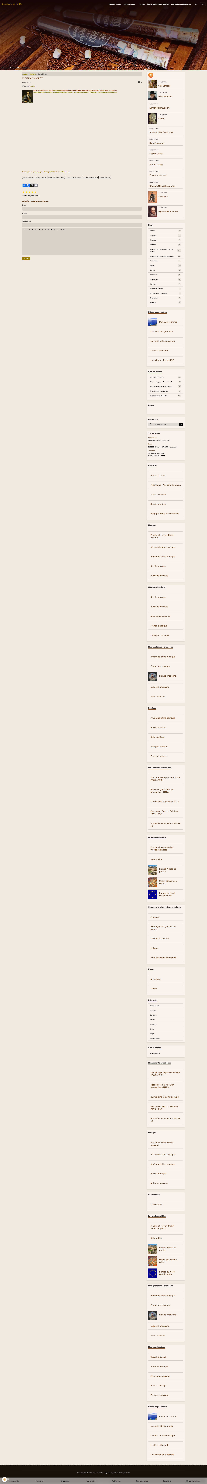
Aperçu (63, 229)
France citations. (28, 177)
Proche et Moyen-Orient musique (162, 536)
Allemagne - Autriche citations (166, 485)
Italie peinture (157, 737)
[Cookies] (4, 1479)
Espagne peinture (159, 746)
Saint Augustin (156, 143)
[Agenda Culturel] (193, 1481)
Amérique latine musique (163, 556)
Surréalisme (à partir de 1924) (165, 801)
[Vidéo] (54, 229)
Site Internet (26, 221)
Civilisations (165, 279)
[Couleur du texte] (36, 229)
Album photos (129, 4)
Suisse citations (158, 494)
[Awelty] (91, 1481)
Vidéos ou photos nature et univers (165, 256)
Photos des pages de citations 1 (165, 382)
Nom (24, 205)
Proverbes (165, 261)
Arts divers (165, 275)
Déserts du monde (160, 938)
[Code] (57, 229)
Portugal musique (29, 172)
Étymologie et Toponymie (165, 293)
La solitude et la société (162, 360)
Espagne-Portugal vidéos (56, 177)
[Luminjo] (167, 1481)
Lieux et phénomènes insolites (158, 4)
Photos (165, 231)
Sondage (153, 1015)
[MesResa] (65, 1481)
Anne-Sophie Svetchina (161, 132)
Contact (153, 1010)
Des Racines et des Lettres (181, 4)
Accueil (112, 4)
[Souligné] (29, 229)
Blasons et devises (165, 289)
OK (181, 424)
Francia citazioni (105, 177)
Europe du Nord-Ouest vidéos (167, 894)
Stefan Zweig (156, 164)
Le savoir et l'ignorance (162, 331)
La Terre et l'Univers (165, 377)
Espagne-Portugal (43, 172)
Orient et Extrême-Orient (168, 882)
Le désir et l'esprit (159, 350)
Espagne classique (160, 635)
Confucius (163, 196)
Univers (154, 948)
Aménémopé (164, 86)
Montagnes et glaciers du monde (163, 927)
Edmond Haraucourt (159, 108)
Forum (152, 1020)
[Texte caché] (48, 229)
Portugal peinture (159, 756)
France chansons (167, 676)
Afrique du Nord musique (163, 547)
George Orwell (156, 153)
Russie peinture (158, 727)
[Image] (51, 229)
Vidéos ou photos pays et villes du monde (165, 250)
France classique (159, 626)
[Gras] (23, 229)
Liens (152, 1029)
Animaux (165, 303)
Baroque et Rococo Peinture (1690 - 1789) (164, 812)
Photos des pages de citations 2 (165, 386)
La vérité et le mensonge (163, 341)
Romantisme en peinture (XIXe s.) (165, 824)
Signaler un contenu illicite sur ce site (117, 1473)
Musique (165, 240)
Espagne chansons (160, 687)
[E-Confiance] (142, 1481)
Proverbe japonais (158, 175)
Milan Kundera (165, 96)
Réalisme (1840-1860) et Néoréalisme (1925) (162, 790)
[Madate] (40, 1481)
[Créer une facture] (116, 1481)
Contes (142, 4)
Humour (165, 284)
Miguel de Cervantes (168, 211)
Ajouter (26, 258)
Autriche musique (159, 575)
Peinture (165, 245)
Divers (165, 265)
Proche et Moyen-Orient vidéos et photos (162, 848)
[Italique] (26, 229)
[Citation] (39, 229)
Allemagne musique (160, 616)
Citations (33, 74)
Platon (161, 118)
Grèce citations (158, 475)
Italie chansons (158, 696)
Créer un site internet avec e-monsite (90, 1473)
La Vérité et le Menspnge (73, 177)
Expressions (165, 298)
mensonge (57, 90)
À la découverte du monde (165, 391)
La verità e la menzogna (90, 177)
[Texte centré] (42, 229)
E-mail (24, 213)
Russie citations (158, 504)
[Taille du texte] (32, 229)
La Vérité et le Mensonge (60, 172)
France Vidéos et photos (167, 870)
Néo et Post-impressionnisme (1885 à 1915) (165, 778)
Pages (118, 4)
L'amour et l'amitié (168, 322)
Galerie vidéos (155, 1038)
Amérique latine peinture (163, 718)
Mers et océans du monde (163, 957)
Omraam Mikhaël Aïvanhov (162, 186)
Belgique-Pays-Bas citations (165, 513)
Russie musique (158, 566)
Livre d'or (153, 1024)
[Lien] (45, 229)
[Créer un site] (14, 1481)
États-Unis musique (160, 666)
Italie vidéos (156, 859)
